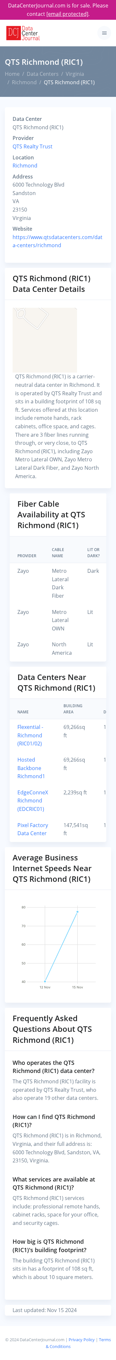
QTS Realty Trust (33, 146)
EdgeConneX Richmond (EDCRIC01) (32, 801)
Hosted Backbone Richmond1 (31, 768)
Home (12, 73)
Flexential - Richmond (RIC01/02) (30, 735)
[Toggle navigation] (104, 33)
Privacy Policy (82, 1340)
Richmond (24, 82)
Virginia (75, 73)
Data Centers (43, 73)
